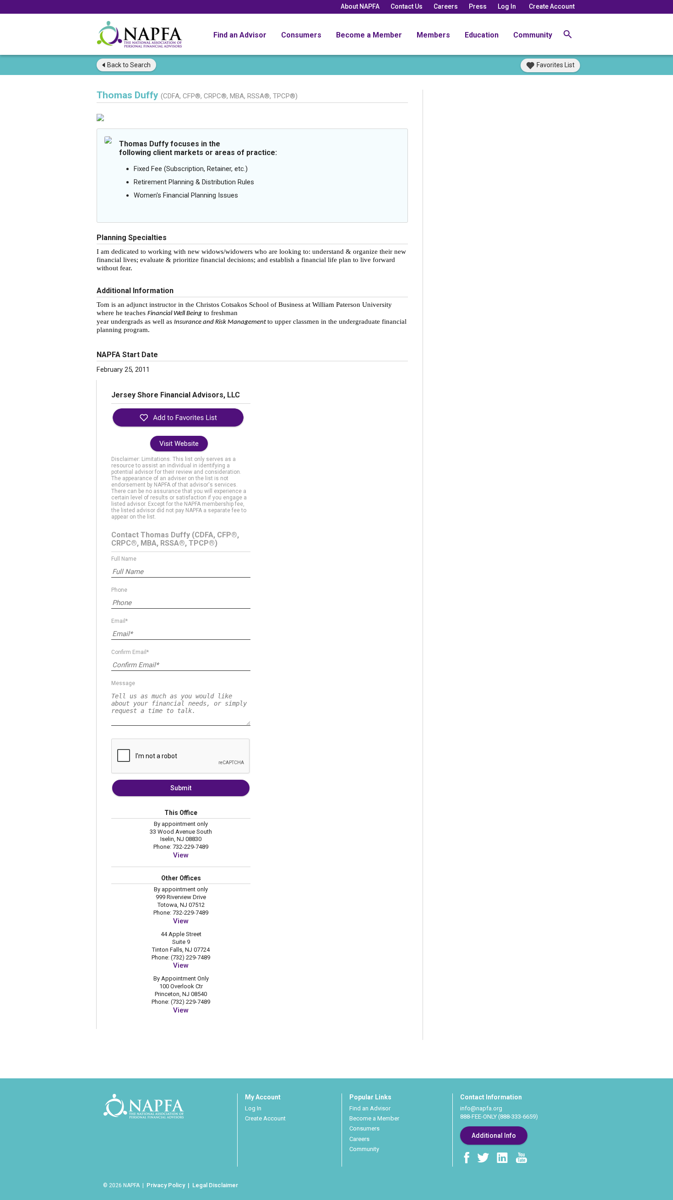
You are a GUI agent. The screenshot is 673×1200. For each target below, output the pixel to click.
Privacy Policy (166, 1185)
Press (478, 6)
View (181, 855)
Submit (180, 788)
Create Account (552, 6)
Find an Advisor (239, 35)
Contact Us (407, 6)
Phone (119, 590)
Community (532, 35)
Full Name (123, 559)
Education (482, 35)
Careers (446, 6)
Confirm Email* (130, 652)
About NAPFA (360, 6)
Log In (507, 6)
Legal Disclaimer (215, 1185)
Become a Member (369, 35)
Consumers (301, 35)
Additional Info (494, 1135)
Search (129, 65)
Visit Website (179, 443)
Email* (119, 621)
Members (433, 35)
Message (123, 683)
